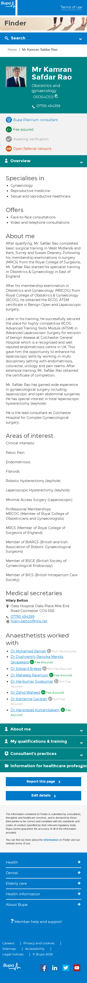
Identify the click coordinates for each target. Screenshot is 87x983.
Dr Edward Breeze (26, 669)
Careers (8, 943)
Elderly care (16, 883)
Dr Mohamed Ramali (28, 651)
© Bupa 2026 (43, 954)
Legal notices (12, 954)
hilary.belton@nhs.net (29, 621)
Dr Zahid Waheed (25, 692)
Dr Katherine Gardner (29, 699)
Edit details (41, 795)
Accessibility (34, 949)
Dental (12, 873)
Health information (23, 894)
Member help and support (38, 921)
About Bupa (17, 904)
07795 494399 (48, 106)
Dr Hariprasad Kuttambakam (35, 710)
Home (12, 49)
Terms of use (71, 7)
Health (12, 862)
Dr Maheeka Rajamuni (29, 675)
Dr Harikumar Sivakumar (32, 681)
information (51, 839)
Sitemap (9, 949)
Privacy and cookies (38, 943)
